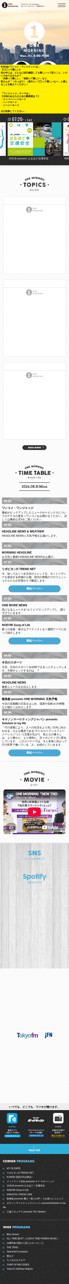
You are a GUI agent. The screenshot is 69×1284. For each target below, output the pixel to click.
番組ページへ (34, 588)
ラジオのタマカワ (16, 1260)
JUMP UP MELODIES (18, 1264)
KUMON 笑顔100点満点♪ (20, 1177)
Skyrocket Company (17, 1251)
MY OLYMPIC (14, 1168)
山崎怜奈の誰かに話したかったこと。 (26, 1243)
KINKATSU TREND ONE (19, 1194)
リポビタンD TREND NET (20, 1172)
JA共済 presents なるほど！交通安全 (26, 1185)
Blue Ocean (13, 1234)
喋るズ (10, 1256)
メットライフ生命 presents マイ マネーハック (30, 1181)
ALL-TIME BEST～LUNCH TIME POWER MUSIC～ (33, 1238)
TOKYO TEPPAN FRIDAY (20, 1269)
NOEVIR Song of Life (18, 1190)
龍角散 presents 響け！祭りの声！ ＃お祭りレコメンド (35, 1198)
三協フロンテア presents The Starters (26, 1211)
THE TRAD (12, 1247)
